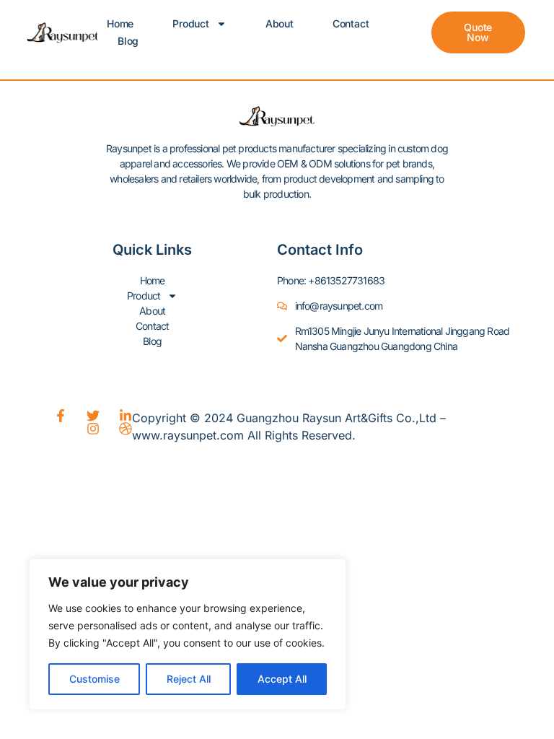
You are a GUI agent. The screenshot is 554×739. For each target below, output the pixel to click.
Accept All (282, 679)
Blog (128, 41)
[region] (187, 634)
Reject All (189, 679)
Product (190, 23)
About (279, 23)
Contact (351, 23)
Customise (94, 679)
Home (120, 23)
